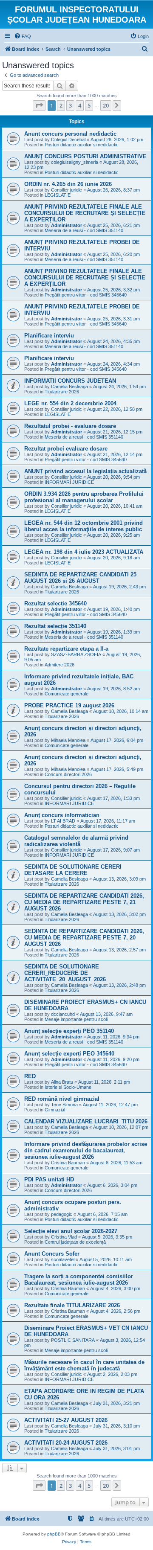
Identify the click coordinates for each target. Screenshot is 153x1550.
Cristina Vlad (64, 1236)
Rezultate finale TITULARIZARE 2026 (72, 1305)
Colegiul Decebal (68, 139)
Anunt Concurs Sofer (51, 1253)
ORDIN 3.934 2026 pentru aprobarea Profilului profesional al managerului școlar (84, 497)
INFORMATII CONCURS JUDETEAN (70, 381)
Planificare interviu (49, 335)
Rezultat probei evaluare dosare (66, 448)
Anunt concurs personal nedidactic (70, 134)
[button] (39, 105)
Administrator (66, 225)
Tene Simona (64, 1104)
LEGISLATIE (58, 195)
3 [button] (70, 105)
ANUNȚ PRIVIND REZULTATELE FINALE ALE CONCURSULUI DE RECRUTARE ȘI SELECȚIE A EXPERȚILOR (84, 213)
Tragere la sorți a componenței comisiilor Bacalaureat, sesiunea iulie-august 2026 (78, 1279)
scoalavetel (62, 1259)
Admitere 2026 (59, 664)
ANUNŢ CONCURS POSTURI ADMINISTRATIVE (85, 156)
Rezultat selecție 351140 (55, 626)
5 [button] (89, 105)
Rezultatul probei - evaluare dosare (70, 426)
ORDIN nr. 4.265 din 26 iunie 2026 (68, 184)
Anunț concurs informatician (61, 815)
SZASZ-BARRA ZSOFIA (76, 654)
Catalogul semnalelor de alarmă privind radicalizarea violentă (76, 841)
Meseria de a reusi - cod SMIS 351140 (84, 230)
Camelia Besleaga (69, 386)
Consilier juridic (66, 189)
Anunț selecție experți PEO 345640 (69, 1053)
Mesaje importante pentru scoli (76, 1019)
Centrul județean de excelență (75, 1242)
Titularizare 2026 (62, 391)
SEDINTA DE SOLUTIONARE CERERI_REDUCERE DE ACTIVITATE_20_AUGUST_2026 (65, 973)
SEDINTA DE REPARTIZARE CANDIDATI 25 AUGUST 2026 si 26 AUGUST (80, 577)
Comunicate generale (66, 693)
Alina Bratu (62, 1082)
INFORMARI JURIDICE (69, 482)
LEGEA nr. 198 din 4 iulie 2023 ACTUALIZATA (83, 552)
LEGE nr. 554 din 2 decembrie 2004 (70, 403)
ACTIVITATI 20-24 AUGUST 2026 (66, 1442)
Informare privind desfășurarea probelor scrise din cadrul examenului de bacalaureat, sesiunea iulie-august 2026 (85, 1150)
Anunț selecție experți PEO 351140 (69, 1031)
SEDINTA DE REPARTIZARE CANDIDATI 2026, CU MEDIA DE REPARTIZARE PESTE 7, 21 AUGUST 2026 (84, 902)
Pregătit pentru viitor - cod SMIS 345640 (86, 294)
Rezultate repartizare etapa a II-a (66, 649)
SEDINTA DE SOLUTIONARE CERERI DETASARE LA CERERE (73, 870)
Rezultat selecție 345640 (55, 603)
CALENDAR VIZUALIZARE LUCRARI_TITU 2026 (85, 1121)
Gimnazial (55, 1109)
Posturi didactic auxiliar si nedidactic (82, 144)
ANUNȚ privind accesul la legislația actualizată (85, 471)
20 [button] (106, 105)
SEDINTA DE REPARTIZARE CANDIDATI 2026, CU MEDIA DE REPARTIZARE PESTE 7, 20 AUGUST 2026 (84, 937)
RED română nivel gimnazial (61, 1099)
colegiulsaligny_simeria (74, 162)
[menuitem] (22, 36)
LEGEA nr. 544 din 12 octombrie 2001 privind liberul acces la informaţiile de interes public (83, 526)
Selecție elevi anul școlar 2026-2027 (70, 1231)
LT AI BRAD (63, 820)
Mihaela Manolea (68, 740)
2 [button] (61, 105)
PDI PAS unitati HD (49, 1179)
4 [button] (79, 105)
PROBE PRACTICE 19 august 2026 (69, 705)
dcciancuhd (63, 1014)
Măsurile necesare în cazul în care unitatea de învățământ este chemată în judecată (84, 1365)
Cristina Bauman (68, 1162)
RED (30, 1076)
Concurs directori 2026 (68, 774)
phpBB (54, 1534)
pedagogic (61, 1214)
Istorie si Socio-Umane (68, 1087)
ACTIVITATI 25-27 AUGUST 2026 (66, 1420)
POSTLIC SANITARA (73, 1340)
